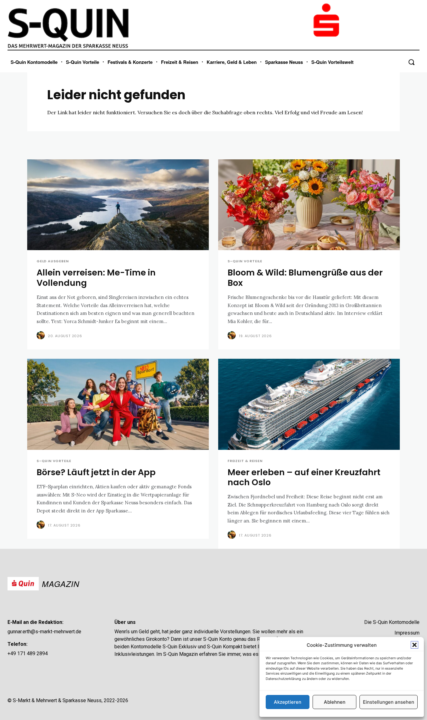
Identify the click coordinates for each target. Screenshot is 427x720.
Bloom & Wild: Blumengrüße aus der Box (305, 277)
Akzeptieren (287, 702)
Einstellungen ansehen (388, 702)
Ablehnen (334, 702)
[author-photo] (42, 335)
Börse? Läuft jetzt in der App (96, 472)
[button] (414, 645)
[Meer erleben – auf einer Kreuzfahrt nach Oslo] (309, 404)
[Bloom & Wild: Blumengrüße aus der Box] (309, 204)
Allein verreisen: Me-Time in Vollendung (96, 277)
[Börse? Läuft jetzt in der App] (118, 404)
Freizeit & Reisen (245, 461)
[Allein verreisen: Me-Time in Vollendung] (118, 204)
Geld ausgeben (52, 261)
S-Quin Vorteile (245, 261)
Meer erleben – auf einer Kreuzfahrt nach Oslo (304, 477)
